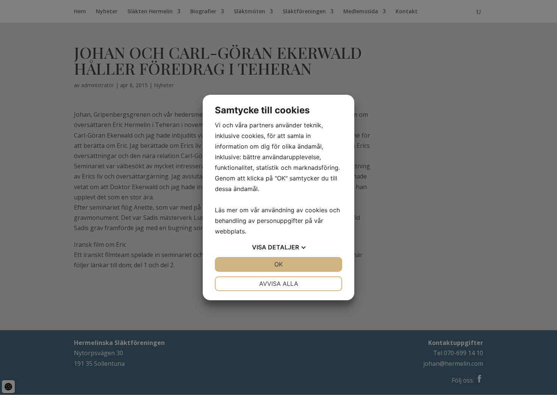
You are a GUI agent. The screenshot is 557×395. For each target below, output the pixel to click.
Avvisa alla (278, 283)
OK (278, 264)
